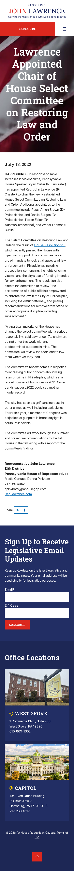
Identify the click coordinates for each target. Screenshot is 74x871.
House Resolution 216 (49, 245)
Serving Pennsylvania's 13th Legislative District (37, 11)
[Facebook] (24, 510)
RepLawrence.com (18, 494)
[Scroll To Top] (37, 856)
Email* (9, 589)
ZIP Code (11, 605)
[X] (17, 510)
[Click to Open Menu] (64, 29)
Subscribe (27, 29)
